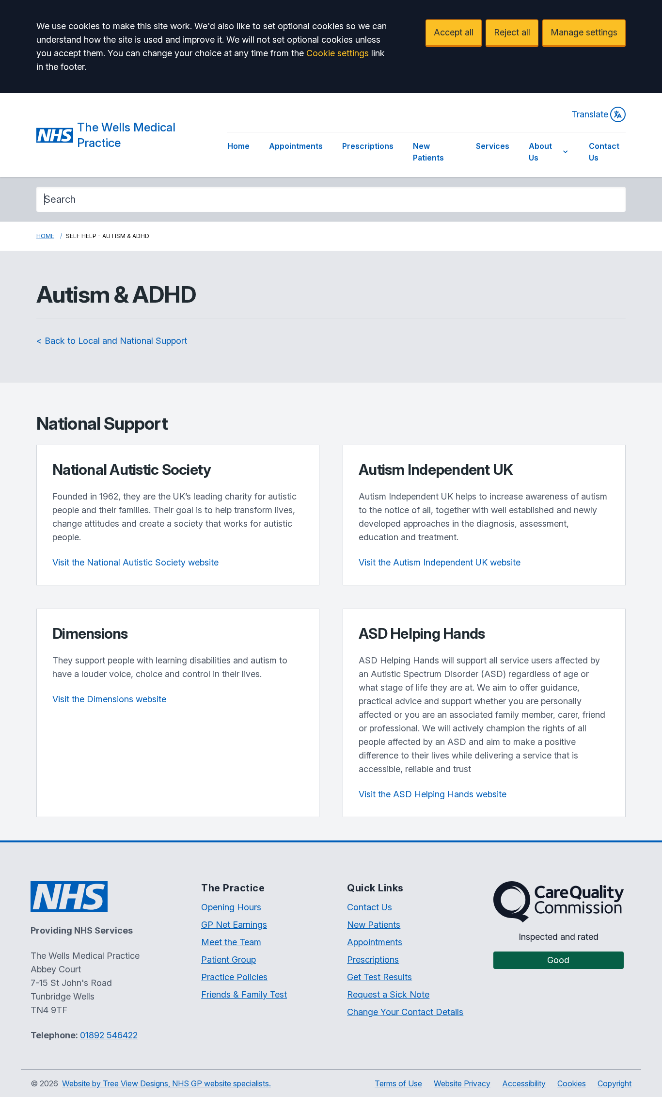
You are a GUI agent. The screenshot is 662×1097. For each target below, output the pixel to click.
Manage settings (584, 32)
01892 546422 (109, 1035)
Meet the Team (231, 942)
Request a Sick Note (388, 994)
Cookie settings (337, 53)
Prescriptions (368, 146)
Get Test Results (379, 977)
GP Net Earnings (234, 925)
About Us (540, 151)
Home (238, 146)
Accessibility (524, 1083)
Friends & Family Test (244, 994)
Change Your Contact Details (405, 1012)
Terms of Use (398, 1083)
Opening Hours (231, 907)
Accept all (453, 32)
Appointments (296, 146)
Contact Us (604, 151)
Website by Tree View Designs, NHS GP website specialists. (166, 1083)
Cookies (571, 1083)
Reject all (512, 32)
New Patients (428, 151)
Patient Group (228, 959)
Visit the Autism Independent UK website (439, 562)
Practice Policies (234, 977)
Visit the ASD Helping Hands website (432, 794)
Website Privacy (462, 1083)
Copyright (614, 1083)
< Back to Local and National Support (111, 341)
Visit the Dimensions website (109, 699)
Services (492, 146)
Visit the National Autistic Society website (135, 562)
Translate (589, 114)
